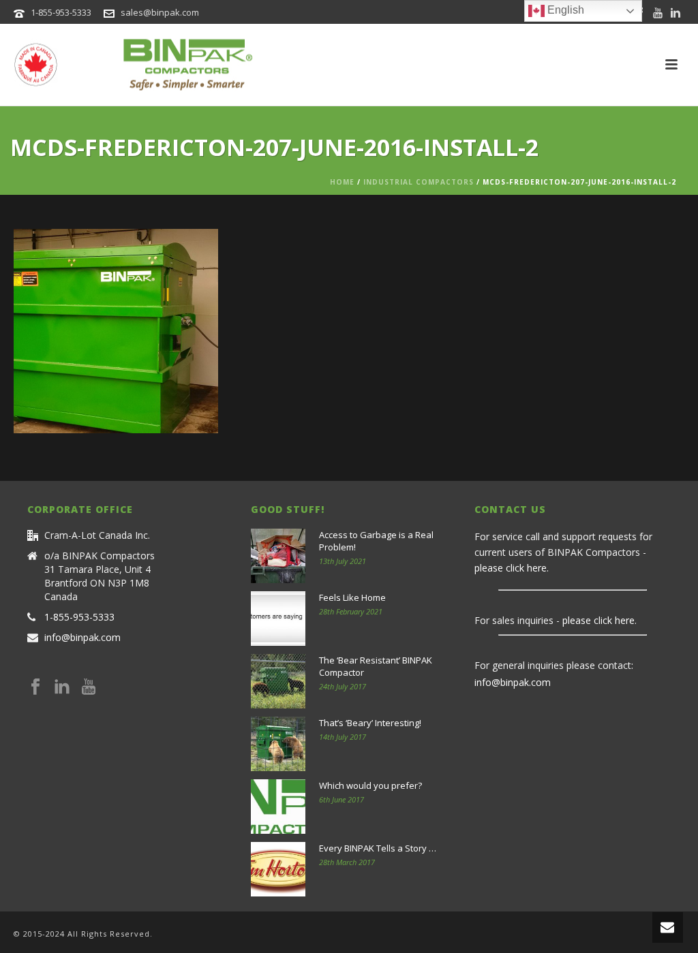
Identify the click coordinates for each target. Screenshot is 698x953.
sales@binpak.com (160, 12)
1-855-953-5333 (61, 12)
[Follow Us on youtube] (88, 687)
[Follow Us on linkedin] (62, 687)
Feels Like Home (352, 597)
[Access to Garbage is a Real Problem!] (278, 556)
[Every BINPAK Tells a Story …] (278, 869)
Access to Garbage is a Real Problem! (376, 541)
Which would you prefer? (370, 785)
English (564, 10)
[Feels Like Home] (278, 618)
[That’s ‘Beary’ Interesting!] (278, 744)
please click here (510, 567)
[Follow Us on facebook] (35, 687)
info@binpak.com (82, 637)
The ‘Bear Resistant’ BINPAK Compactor (375, 666)
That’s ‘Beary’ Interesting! (370, 723)
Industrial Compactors (418, 182)
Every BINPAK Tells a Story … (377, 848)
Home (342, 182)
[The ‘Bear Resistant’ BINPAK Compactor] (278, 681)
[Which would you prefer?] (278, 806)
